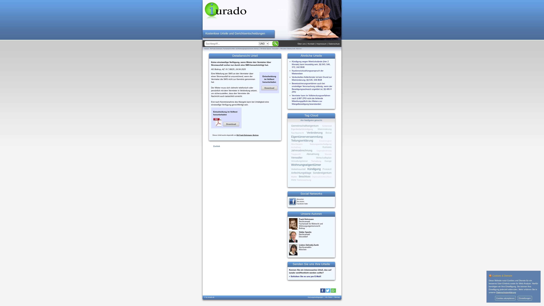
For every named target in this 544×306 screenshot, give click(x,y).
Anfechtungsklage (301, 172)
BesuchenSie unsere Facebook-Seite (302, 201)
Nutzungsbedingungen (315, 297)
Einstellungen (525, 298)
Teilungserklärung (302, 140)
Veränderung (315, 132)
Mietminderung (325, 129)
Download (269, 88)
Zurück (216, 146)
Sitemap (337, 297)
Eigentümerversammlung (307, 136)
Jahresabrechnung (301, 150)
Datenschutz (334, 44)
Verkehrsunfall (298, 169)
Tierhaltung (316, 161)
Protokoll (327, 169)
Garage (328, 161)
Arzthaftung (296, 147)
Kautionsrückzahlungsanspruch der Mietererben (307, 72)
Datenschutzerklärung (506, 292)
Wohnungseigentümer (306, 164)
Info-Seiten (328, 297)
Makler (294, 177)
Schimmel (327, 126)
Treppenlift (296, 154)
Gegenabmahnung (324, 151)
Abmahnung (313, 154)
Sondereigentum (322, 172)
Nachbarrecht (297, 133)
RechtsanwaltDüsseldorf (305, 234)
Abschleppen (297, 144)
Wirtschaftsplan (324, 158)
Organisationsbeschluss (322, 177)
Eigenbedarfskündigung (302, 129)
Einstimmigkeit (325, 141)
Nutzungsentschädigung (321, 144)
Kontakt (311, 44)
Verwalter (296, 157)
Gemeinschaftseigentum (305, 125)
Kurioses (327, 147)
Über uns (302, 44)
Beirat (329, 133)
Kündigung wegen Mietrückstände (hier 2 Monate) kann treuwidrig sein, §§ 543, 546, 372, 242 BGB (311, 64)
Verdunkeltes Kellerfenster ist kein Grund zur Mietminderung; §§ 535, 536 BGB (312, 78)
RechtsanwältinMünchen (309, 247)
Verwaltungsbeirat (299, 161)
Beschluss (304, 176)
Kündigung (314, 169)
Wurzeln (328, 154)
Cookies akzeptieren (505, 298)
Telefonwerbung (304, 180)
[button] (322, 290)
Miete (293, 180)
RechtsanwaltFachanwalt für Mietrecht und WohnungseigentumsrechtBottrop (311, 223)
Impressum (321, 44)
